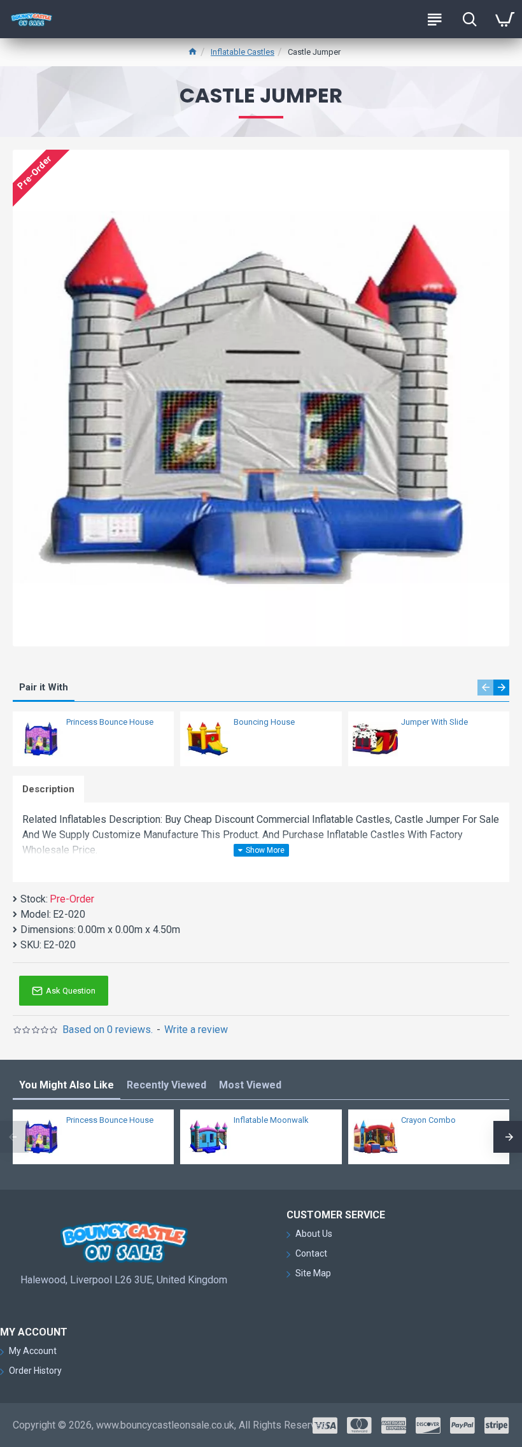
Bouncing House (264, 722)
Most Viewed (250, 1085)
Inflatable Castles (242, 52)
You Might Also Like (66, 1085)
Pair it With (43, 687)
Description (48, 789)
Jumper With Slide (434, 722)
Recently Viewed (166, 1085)
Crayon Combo (428, 1120)
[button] (485, 687)
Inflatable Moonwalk (271, 1120)
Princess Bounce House (109, 722)
